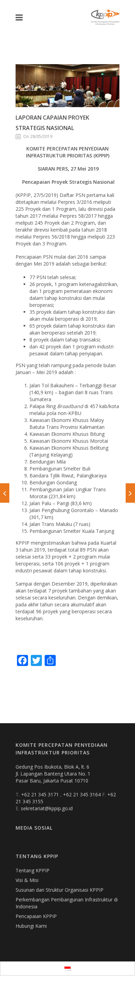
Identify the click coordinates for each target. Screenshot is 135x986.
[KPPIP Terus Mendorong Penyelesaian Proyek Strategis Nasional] (130, 493)
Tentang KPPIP (33, 870)
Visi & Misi (27, 880)
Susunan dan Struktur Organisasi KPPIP (60, 889)
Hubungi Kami (31, 926)
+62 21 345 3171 (40, 794)
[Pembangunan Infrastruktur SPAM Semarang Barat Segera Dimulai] (4, 493)
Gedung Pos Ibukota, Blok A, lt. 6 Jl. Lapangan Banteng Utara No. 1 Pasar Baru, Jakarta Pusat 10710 (53, 773)
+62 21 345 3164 (82, 794)
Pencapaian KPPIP (36, 916)
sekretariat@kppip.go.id (47, 808)
